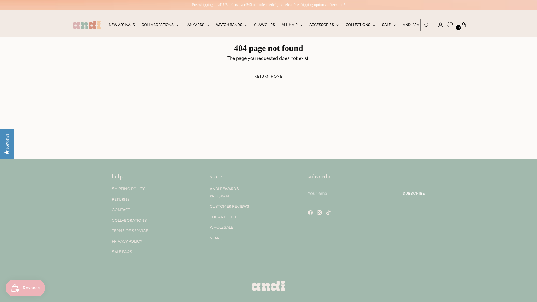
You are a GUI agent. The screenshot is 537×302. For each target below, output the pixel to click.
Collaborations (129, 220)
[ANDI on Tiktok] (329, 213)
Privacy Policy (127, 241)
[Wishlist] (450, 25)
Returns (121, 199)
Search (217, 238)
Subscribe (414, 193)
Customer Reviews (229, 206)
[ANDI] (87, 25)
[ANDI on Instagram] (320, 213)
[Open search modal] (426, 24)
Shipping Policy (128, 189)
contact (121, 209)
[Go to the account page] (438, 24)
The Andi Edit (223, 217)
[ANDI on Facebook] (311, 213)
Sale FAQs (122, 251)
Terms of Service (130, 230)
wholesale (221, 227)
